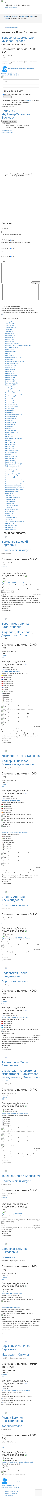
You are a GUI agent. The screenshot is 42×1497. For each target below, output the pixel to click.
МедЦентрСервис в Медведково (11, 1293)
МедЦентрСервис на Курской (10, 671)
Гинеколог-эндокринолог (18, 764)
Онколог (23, 1354)
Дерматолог (10, 635)
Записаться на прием (9, 121)
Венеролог (24, 632)
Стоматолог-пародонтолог (20, 1075)
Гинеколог (21, 761)
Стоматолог (9, 1070)
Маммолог (9, 1354)
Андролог (8, 632)
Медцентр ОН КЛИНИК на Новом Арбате (14, 583)
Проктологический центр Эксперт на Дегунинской (17, 1462)
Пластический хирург (16, 550)
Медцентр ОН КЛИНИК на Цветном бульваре (15, 1390)
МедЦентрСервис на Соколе (10, 1307)
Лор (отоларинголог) (15, 981)
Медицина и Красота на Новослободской (14, 832)
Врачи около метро (11, 1491)
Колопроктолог (11, 1426)
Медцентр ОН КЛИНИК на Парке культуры (14, 1017)
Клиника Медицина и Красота (11, 800)
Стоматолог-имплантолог (19, 1072)
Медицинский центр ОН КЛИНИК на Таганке (15, 938)
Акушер (7, 761)
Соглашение (9, 1495)
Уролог (25, 635)
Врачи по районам (11, 1493)
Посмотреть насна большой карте (7, 131)
